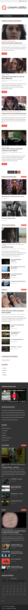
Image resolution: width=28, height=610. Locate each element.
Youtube (4, 368)
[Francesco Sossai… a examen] (14, 448)
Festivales (11, 111)
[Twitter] (24, 1)
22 (21, 591)
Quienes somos (5, 440)
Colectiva (8, 529)
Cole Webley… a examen (16, 479)
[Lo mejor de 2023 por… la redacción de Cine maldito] (6, 566)
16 (24, 588)
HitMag (14, 608)
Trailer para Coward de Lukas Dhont (10, 419)
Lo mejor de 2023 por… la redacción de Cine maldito (17, 567)
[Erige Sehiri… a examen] (6, 346)
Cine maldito (4, 430)
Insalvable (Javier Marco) (16, 500)
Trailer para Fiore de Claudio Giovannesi (14, 113)
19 (10, 591)
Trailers (7, 74)
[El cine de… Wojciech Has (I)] (14, 208)
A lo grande (4, 41)
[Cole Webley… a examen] (6, 479)
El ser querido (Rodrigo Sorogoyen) (16, 260)
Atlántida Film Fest (11, 244)
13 (14, 588)
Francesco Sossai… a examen (10, 467)
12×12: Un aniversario (16, 559)
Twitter (4, 372)
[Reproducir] (3, 401)
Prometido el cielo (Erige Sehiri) (18, 281)
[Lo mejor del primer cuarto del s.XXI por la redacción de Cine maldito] (14, 513)
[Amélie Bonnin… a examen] (6, 493)
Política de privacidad (6, 437)
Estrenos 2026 (5, 360)
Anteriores (11, 172)
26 (10, 594)
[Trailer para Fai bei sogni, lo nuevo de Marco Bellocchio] (14, 65)
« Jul (3, 600)
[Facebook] (22, 1)
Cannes (3, 111)
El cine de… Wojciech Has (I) (8, 218)
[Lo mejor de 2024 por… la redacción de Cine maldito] (6, 552)
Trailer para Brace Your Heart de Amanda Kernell (12, 417)
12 (10, 588)
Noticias (3, 74)
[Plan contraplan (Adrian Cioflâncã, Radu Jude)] (6, 486)
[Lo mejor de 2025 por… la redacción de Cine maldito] (6, 544)
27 (14, 594)
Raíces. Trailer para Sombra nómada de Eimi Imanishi (13, 415)
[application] (14, 396)
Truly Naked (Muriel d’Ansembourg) (15, 333)
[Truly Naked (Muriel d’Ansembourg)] (6, 332)
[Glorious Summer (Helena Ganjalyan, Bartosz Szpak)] (14, 300)
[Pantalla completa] (24, 401)
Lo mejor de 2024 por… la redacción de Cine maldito (17, 552)
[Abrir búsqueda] (25, 16)
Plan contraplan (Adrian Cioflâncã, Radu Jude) (16, 487)
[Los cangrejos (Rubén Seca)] (6, 339)
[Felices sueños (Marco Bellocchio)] (14, 32)
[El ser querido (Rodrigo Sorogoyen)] (6, 259)
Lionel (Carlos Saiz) (7, 247)
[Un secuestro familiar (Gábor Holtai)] (6, 325)
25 (7, 594)
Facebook (4, 370)
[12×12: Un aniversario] (6, 559)
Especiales (4, 435)
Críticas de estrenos (11, 41)
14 (17, 588)
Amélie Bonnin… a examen (17, 493)
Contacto (4, 433)
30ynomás (4, 464)
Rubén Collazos (12, 469)
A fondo (8, 464)
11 (7, 588)
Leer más (4, 53)
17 (3, 591)
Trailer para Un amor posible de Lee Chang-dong (12, 410)
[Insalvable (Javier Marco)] (6, 501)
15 (21, 588)
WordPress (9, 608)
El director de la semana (15, 464)
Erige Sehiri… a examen (16, 346)
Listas (11, 529)
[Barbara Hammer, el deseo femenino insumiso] (14, 186)
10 (3, 588)
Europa (6, 111)
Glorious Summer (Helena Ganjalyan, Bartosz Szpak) (13, 412)
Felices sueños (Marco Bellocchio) (12, 43)
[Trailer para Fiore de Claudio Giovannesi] (14, 103)
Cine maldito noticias (14, 80)
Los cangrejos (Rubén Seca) (17, 339)
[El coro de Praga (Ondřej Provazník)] (6, 274)
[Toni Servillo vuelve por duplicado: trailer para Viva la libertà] (14, 137)
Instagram (4, 374)
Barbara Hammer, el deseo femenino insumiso (13, 196)
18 (7, 591)
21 (17, 591)
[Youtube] (20, 1)
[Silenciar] (22, 401)
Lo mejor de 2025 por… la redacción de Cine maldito (17, 545)
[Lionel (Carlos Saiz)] (14, 235)
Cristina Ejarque (13, 248)
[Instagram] (25, 1)
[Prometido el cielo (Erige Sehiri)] (6, 281)
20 (14, 591)
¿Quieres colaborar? (6, 428)
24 (3, 594)
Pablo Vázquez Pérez (14, 44)
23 (24, 591)
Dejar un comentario (22, 44)
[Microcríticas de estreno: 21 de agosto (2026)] (6, 266)
